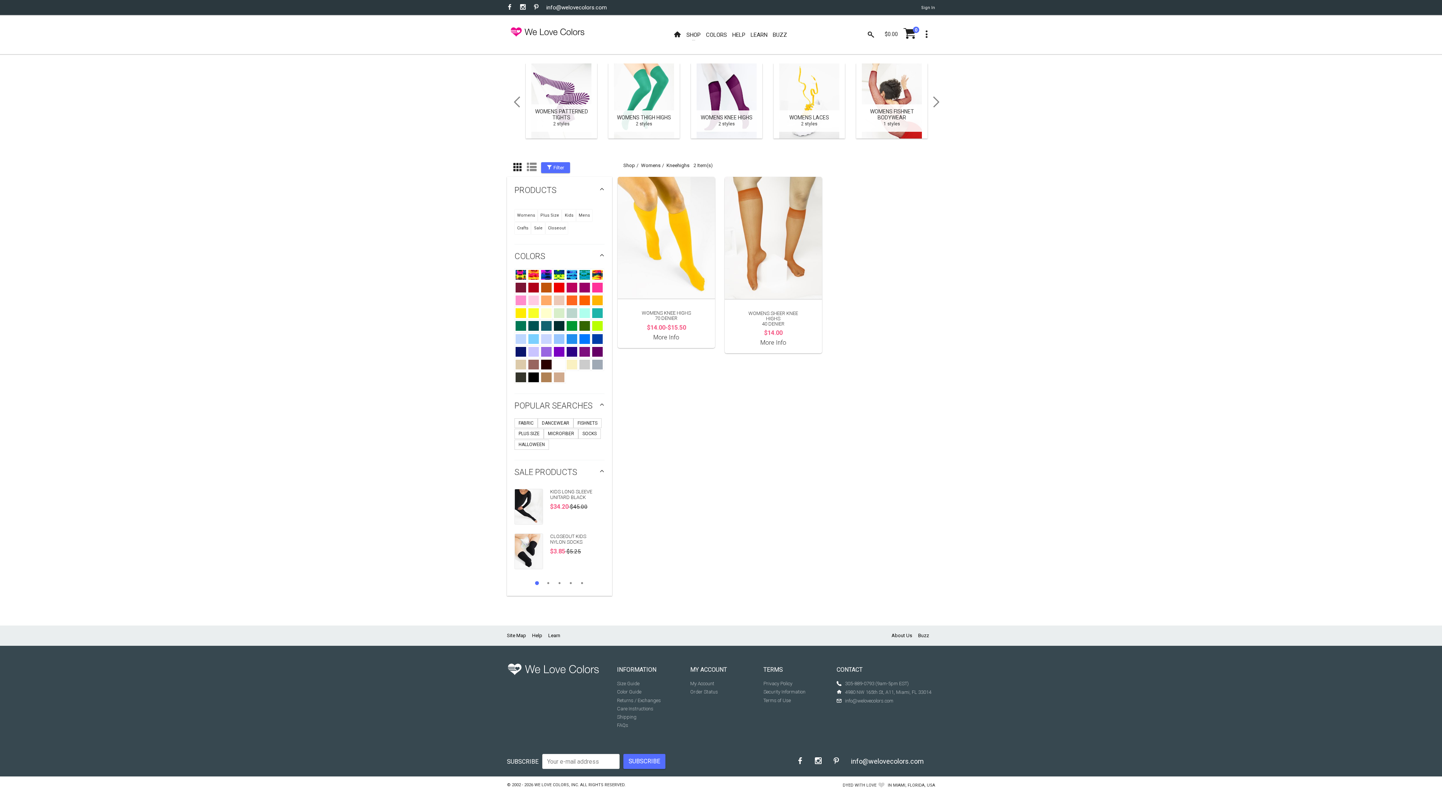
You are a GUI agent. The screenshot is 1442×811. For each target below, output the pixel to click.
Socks (589, 433)
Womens (526, 215)
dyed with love (859, 785)
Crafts (522, 228)
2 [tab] (548, 583)
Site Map (516, 635)
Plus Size (549, 215)
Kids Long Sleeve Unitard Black (571, 494)
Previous (514, 102)
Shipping (627, 717)
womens (651, 165)
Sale (538, 228)
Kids (569, 215)
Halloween (532, 444)
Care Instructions (635, 709)
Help (537, 635)
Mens (584, 215)
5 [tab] (582, 583)
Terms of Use (777, 700)
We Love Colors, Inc (556, 784)
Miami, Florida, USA (914, 785)
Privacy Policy (777, 683)
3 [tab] (559, 583)
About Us (901, 635)
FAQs (622, 725)
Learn (554, 635)
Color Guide (629, 692)
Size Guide (628, 683)
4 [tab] (571, 583)
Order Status (704, 692)
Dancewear (555, 423)
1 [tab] (537, 583)
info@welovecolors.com (576, 7)
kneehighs (678, 165)
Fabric (526, 423)
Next (938, 102)
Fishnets (587, 423)
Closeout (557, 228)
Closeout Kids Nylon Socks (568, 539)
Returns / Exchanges (639, 700)
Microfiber (561, 433)
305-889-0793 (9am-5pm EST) (877, 683)
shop (629, 165)
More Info (666, 337)
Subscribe (522, 761)
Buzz (923, 635)
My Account (702, 683)
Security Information (784, 692)
